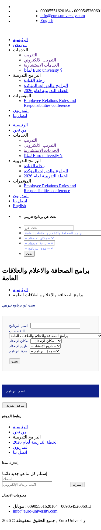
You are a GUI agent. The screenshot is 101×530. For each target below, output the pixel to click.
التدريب (30, 55)
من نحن (20, 44)
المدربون (21, 110)
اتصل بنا (20, 115)
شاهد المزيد (14, 405)
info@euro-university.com (62, 15)
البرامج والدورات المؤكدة (46, 85)
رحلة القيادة (34, 80)
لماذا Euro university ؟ (43, 70)
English (46, 20)
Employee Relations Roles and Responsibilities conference (50, 103)
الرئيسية (20, 39)
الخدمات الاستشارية (41, 65)
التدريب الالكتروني (40, 60)
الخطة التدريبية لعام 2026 (46, 90)
